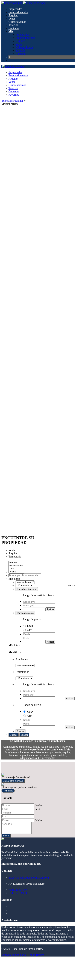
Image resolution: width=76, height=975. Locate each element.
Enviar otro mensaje (13, 781)
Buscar (13, 735)
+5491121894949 (18, 892)
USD (30, 625)
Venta (11, 18)
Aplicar (50, 609)
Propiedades (15, 8)
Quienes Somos (17, 21)
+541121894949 (17, 889)
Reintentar (8, 790)
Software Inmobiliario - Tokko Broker (22, 954)
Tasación (13, 24)
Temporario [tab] (14, 556)
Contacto (13, 28)
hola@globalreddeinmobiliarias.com (28, 877)
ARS (30, 630)
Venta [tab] (11, 550)
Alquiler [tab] (13, 553)
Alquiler (13, 15)
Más (10, 31)
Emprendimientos (18, 12)
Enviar (6, 835)
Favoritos (13, 94)
